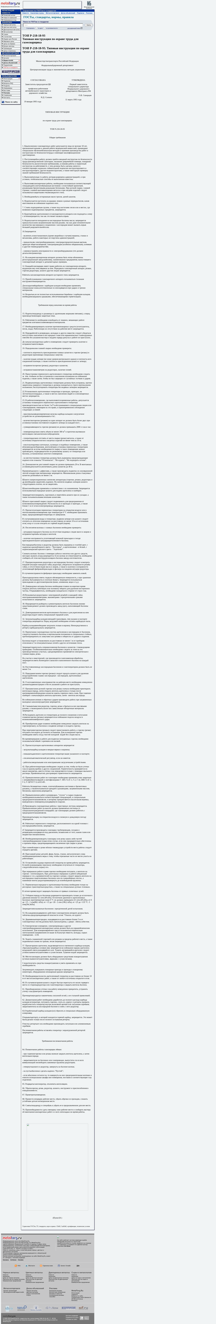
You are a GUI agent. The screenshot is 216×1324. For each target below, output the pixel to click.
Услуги (28, 1295)
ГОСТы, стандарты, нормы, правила (48, 17)
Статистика (7, 37)
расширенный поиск (74, 28)
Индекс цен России (10, 39)
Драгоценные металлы (11, 29)
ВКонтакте (31, 1265)
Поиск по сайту (11, 102)
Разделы (6, 86)
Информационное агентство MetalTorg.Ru (16, 1241)
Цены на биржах (9, 44)
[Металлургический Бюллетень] (68, 1311)
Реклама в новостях (55, 1293)
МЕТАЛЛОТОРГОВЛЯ (10, 53)
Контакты (6, 98)
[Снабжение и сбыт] (9, 1311)
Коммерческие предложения (12, 1281)
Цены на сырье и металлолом (81, 1278)
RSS (19, 1265)
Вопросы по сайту (77, 1296)
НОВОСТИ (6, 13)
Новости (25, 13)
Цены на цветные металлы (34, 1278)
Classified (52, 1296)
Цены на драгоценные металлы (59, 1278)
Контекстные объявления (57, 1292)
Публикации (7, 48)
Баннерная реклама (55, 1290)
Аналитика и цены (37, 13)
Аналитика (6, 1276)
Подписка (6, 81)
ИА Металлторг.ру (77, 1299)
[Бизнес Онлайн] (36, 1311)
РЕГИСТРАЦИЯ (8, 10)
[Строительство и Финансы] (83, 1311)
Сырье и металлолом (82, 1272)
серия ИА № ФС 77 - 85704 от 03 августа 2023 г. (18, 1248)
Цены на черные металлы (11, 1278)
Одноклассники (48, 1265)
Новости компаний (10, 18)
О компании (7, 95)
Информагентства (9, 20)
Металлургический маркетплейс (14, 1292)
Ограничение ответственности (81, 1297)
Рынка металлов (9, 15)
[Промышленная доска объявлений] (22, 1311)
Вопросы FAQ (8, 83)
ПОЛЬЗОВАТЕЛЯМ (9, 76)
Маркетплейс (8, 60)
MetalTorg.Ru (77, 1291)
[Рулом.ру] (52, 1311)
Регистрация (7, 79)
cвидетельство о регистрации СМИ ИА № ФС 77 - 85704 (38, 1318)
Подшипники (7, 65)
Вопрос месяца (8, 46)
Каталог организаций (10, 1290)
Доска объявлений (10, 63)
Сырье (5, 34)
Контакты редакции (72, 1315)
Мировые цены (8, 41)
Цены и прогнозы (9, 51)
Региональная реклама (56, 1295)
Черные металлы (9, 25)
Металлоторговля (9, 56)
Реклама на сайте (71, 1319)
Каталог (6, 58)
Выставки (6, 90)
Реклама (6, 93)
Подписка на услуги (72, 1317)
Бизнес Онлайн (65, 1265)
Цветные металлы (9, 27)
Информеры (7, 88)
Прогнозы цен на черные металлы (14, 1279)
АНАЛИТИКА (7, 22)
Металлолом (7, 32)
